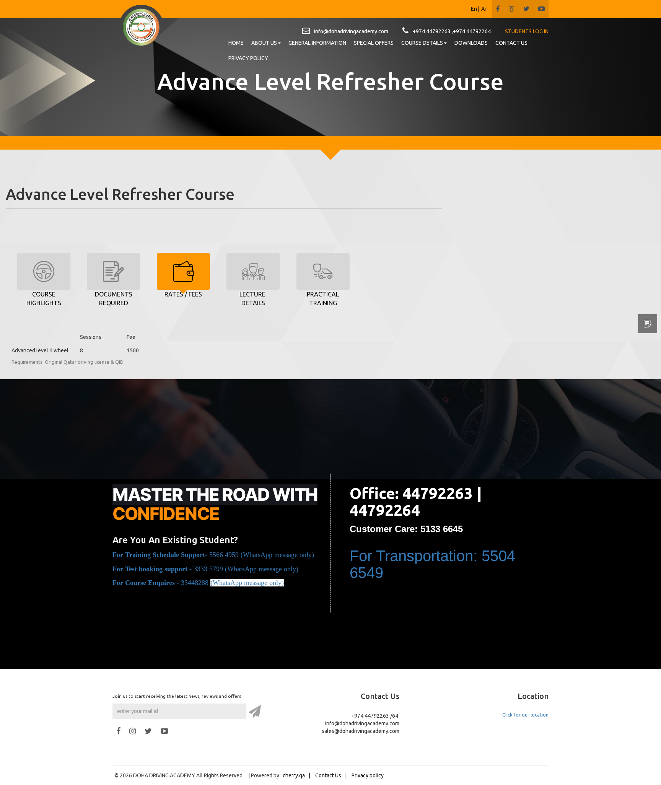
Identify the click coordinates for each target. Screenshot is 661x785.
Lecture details (253, 298)
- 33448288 (161, 582)
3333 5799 (208, 569)
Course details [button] (422, 43)
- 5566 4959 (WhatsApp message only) (259, 555)
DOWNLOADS (471, 43)
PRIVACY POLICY (248, 58)
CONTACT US (511, 43)
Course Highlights (43, 298)
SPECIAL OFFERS (374, 43)
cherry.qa (294, 775)
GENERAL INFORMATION (317, 43)
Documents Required (113, 298)
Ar (484, 9)
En (474, 9)
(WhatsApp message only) (261, 569)
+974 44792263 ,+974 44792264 (452, 31)
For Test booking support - (153, 569)
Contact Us (328, 775)
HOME (236, 43)
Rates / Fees (183, 294)
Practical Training (323, 298)
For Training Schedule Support (158, 555)
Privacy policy (368, 775)
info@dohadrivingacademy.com (351, 31)
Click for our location (525, 714)
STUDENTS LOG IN (527, 31)
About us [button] (264, 43)
